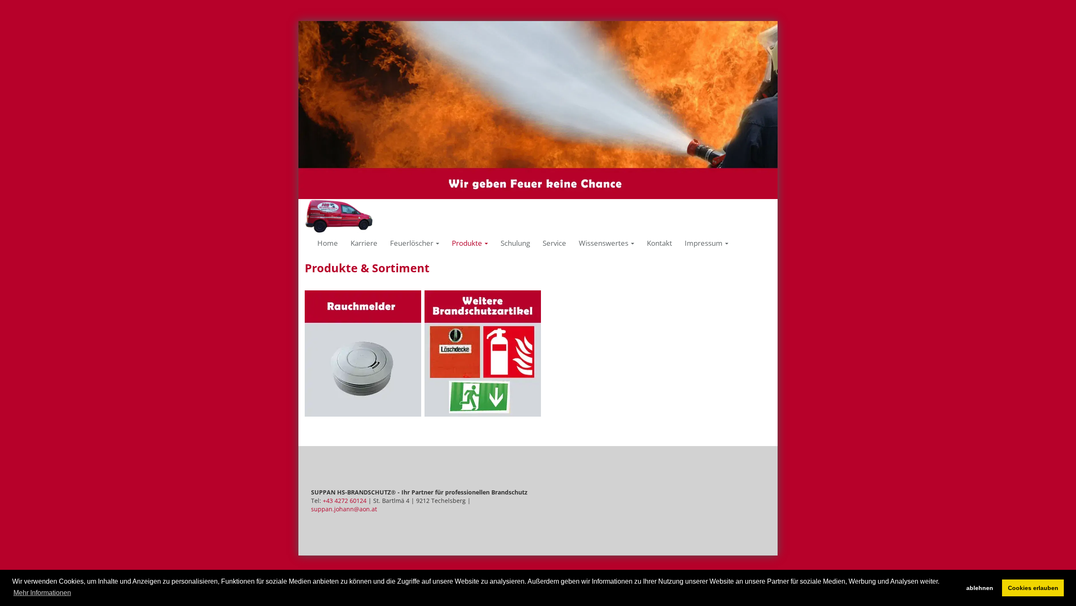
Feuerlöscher (412, 243)
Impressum (704, 243)
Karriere (364, 243)
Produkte (468, 243)
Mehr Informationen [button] (42, 592)
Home (327, 243)
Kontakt (659, 243)
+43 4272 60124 (345, 501)
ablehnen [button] (979, 588)
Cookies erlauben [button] (1033, 588)
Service (554, 243)
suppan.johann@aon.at (344, 509)
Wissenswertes (604, 243)
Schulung (515, 243)
